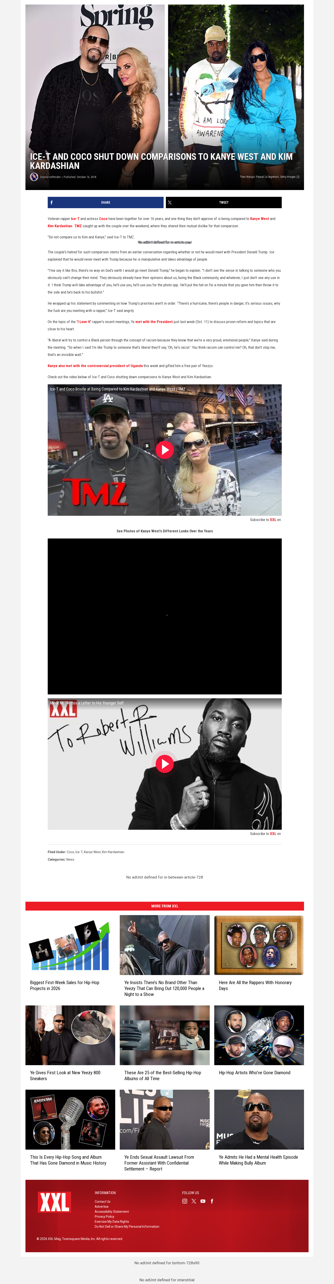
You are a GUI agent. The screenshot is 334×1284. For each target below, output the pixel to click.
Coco (103, 218)
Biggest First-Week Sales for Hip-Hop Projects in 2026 (64, 985)
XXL (273, 519)
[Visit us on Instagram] (186, 1201)
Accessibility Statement (112, 1211)
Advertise (102, 1206)
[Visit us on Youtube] (204, 1201)
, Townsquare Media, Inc (78, 1239)
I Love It (84, 321)
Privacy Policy (104, 1216)
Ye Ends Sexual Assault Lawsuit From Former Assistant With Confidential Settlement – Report (159, 1162)
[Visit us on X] (195, 1201)
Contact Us (102, 1201)
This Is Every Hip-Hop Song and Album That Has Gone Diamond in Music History (68, 1159)
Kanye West (259, 218)
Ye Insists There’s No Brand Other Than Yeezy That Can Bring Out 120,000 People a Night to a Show (164, 988)
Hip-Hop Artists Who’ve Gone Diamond (254, 1072)
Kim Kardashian (60, 226)
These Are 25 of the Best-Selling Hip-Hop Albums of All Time (162, 1075)
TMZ (78, 226)
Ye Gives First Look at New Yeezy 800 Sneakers (65, 1075)
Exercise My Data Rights (112, 1221)
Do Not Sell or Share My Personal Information (127, 1226)
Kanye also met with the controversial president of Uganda (95, 365)
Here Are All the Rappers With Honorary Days (255, 985)
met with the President (154, 321)
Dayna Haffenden (50, 177)
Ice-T (75, 218)
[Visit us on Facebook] (213, 1201)
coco (70, 852)
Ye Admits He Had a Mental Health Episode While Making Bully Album (258, 1159)
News (70, 859)
